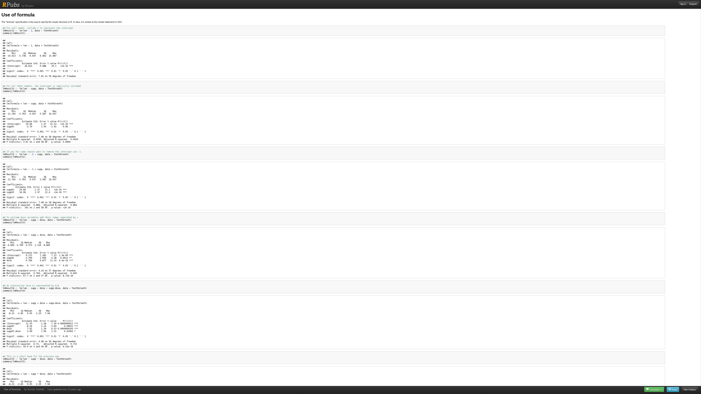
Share (674, 389)
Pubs (11, 5)
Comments (655, 389)
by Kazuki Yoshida (34, 389)
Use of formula (12, 389)
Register (693, 4)
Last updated (64, 389)
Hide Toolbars (690, 389)
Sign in (683, 4)
